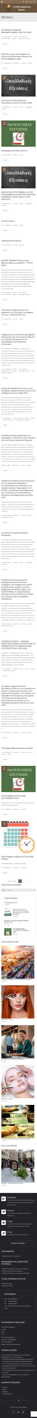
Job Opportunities (6, 1394)
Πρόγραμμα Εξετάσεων (11, 241)
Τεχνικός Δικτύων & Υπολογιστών (11, 1256)
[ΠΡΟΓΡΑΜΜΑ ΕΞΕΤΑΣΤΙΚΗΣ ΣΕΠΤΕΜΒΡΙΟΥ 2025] (18, 779)
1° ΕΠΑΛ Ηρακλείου (7, 36)
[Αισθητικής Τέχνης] (17, 1081)
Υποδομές (4, 1387)
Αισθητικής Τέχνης (7, 1099)
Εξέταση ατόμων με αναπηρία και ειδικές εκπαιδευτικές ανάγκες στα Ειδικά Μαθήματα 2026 (16, 56)
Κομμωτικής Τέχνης (7, 1019)
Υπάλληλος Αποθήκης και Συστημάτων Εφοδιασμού (16, 979)
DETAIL (5, 44)
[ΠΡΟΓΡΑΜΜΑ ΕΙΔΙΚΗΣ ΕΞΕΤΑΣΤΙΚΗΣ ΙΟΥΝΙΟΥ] (18, 837)
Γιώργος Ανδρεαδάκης (20, 1407)
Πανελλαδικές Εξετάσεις (24, 38)
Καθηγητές (5, 1391)
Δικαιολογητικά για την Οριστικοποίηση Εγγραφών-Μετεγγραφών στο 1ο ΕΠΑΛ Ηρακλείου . (21, 912)
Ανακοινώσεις (16, 63)
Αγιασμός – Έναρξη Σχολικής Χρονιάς (12, 1183)
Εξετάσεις (15, 36)
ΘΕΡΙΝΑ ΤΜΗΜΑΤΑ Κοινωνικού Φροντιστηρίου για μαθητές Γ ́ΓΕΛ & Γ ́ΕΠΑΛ (17, 262)
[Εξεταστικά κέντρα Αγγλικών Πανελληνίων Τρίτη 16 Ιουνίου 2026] (18, 86)
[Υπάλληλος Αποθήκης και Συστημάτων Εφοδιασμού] (17, 962)
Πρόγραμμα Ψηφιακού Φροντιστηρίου (17, 748)
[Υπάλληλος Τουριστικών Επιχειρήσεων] (17, 1041)
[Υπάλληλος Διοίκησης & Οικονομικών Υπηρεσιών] (17, 1121)
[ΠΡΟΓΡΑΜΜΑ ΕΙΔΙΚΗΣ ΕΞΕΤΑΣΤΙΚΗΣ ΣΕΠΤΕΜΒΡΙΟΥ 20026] (7, 931)
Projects (4, 1389)
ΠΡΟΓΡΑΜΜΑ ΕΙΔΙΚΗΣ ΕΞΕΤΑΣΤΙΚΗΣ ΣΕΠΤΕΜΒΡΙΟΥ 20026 (21, 930)
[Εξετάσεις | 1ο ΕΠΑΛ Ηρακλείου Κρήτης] (18, 8)
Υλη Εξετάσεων (8, 221)
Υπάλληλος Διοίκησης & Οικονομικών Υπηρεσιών (15, 1139)
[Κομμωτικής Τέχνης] (17, 1002)
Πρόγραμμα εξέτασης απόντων (14, 151)
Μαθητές (14, 38)
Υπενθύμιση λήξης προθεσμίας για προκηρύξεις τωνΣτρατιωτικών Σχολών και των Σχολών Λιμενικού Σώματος (18, 437)
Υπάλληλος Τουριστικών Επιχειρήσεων (13, 1059)
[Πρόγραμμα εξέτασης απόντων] (18, 133)
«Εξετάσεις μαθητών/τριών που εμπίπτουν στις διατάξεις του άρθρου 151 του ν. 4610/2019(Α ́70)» (17, 312)
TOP (19, 1400)
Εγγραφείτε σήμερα (18, 1243)
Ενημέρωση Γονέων (18, 418)
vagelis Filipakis (6, 465)
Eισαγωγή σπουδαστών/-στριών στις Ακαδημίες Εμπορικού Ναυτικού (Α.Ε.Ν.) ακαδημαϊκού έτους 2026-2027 (18, 390)
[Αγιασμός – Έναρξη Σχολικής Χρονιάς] (17, 1166)
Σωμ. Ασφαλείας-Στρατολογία (23, 419)
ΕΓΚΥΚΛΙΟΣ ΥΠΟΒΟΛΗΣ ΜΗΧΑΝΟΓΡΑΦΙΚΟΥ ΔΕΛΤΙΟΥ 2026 (17, 1359)
